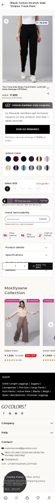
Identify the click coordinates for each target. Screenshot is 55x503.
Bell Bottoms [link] (17, 395)
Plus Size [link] (24, 387)
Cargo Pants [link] (38, 387)
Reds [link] (5, 395)
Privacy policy (31, 476)
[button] (28, 247)
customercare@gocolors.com (21, 448)
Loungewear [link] (9, 387)
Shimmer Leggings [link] (37, 395)
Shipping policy (36, 481)
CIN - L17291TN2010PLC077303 (19, 463)
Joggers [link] (35, 383)
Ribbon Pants (11, 351)
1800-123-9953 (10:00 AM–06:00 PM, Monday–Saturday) (25, 454)
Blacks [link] (36, 391)
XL (30, 188)
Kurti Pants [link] (8, 391)
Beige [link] (46, 391)
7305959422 (11, 459)
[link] (5, 498)
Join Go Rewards (27, 129)
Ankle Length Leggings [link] (15, 383)
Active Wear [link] (24, 391)
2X (37, 188)
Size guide (42, 183)
